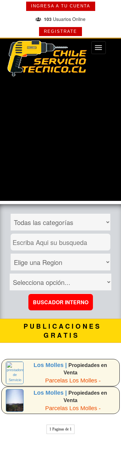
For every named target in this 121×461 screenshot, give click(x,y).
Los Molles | (51, 365)
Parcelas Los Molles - (73, 380)
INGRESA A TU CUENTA (60, 6)
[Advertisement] (60, 140)
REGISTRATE (60, 31)
